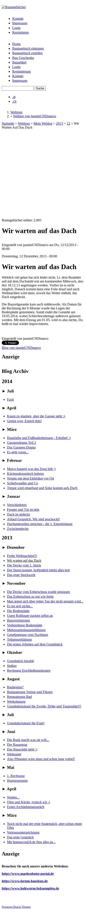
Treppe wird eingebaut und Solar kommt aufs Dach (42, 488)
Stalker (12, 666)
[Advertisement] (42, 174)
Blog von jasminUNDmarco (21, 347)
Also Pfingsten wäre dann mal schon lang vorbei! (41, 759)
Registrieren (20, 32)
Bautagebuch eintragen (28, 48)
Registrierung (21, 71)
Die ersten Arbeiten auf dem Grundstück (35, 644)
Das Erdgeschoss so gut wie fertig (30, 596)
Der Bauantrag (17, 744)
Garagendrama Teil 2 (21, 442)
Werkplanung (16, 701)
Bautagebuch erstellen (27, 53)
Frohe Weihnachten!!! (22, 556)
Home (16, 44)
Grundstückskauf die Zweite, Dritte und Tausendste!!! (44, 706)
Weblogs (16, 112)
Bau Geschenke (23, 58)
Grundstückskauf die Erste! (25, 723)
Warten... (13, 797)
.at (13, 97)
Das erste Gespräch (20, 837)
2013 (59, 123)
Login (16, 28)
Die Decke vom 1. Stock (24, 565)
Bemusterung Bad (19, 697)
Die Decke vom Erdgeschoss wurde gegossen (38, 592)
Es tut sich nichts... (20, 606)
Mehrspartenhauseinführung (26, 630)
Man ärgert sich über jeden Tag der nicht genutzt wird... (45, 601)
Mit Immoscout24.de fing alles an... (31, 842)
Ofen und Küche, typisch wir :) (28, 802)
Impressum (19, 23)
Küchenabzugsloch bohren (25, 473)
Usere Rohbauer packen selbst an (30, 615)
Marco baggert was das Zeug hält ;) (31, 469)
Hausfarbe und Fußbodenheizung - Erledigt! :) (39, 438)
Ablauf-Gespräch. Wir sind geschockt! (33, 519)
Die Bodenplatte (18, 611)
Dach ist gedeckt (18, 514)
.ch (14, 101)
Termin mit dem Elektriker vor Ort (30, 478)
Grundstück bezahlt (20, 661)
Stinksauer (14, 754)
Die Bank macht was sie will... (28, 740)
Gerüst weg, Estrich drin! (24, 421)
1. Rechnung (16, 776)
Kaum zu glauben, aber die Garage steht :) (36, 416)
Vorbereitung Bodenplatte (24, 625)
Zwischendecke (18, 529)
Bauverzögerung (18, 620)
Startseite (8, 123)
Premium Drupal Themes (16, 906)
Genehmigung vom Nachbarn (27, 635)
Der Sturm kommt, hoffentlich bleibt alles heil (38, 570)
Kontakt (17, 18)
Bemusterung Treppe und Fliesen (30, 692)
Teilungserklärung (19, 639)
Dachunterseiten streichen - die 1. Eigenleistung (39, 524)
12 (68, 123)
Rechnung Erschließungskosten (28, 670)
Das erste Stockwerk (21, 575)
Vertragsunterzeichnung (23, 832)
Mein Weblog (43, 123)
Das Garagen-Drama (21, 447)
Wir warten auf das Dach (24, 560)
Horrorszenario (17, 780)
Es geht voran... (18, 452)
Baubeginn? (15, 687)
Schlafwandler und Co (22, 483)
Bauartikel (19, 62)
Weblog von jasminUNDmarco (34, 116)
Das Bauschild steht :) (22, 749)
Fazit (10, 399)
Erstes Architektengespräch (25, 807)
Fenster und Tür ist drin (23, 509)
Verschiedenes (17, 505)
